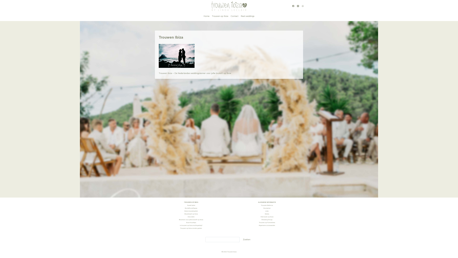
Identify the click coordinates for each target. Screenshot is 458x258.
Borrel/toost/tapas (191, 208)
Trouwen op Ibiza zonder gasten (191, 228)
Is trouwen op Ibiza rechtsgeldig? (191, 225)
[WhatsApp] (303, 6)
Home (206, 16)
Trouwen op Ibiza (220, 16)
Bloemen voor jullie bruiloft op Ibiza (191, 219)
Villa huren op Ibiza (266, 217)
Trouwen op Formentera (267, 222)
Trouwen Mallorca (267, 205)
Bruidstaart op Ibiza (191, 214)
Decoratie (191, 217)
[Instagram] (298, 6)
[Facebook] (293, 6)
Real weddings (247, 16)
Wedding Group (266, 219)
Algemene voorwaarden (267, 225)
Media (267, 214)
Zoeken (246, 239)
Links (267, 211)
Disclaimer (267, 208)
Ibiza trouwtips (191, 222)
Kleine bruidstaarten (191, 211)
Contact (234, 16)
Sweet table (191, 205)
